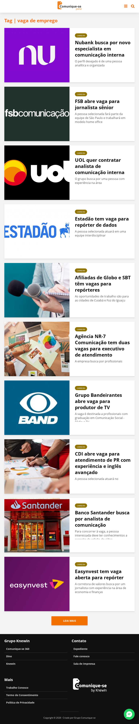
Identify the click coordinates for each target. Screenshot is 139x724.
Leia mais (69, 620)
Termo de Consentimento (22, 695)
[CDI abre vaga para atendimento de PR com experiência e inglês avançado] (37, 466)
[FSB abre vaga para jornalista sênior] (37, 114)
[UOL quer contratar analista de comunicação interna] (37, 172)
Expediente (80, 649)
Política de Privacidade (20, 702)
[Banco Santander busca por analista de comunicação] (37, 525)
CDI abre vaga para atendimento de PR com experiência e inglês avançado (103, 463)
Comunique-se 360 (17, 649)
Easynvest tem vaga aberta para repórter (99, 574)
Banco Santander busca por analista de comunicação (102, 518)
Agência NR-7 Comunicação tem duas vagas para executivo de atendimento (102, 345)
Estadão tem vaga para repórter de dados (102, 222)
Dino (9, 656)
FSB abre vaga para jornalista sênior (97, 104)
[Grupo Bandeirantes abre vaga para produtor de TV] (37, 407)
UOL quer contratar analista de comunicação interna (100, 166)
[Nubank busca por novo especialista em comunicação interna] (37, 55)
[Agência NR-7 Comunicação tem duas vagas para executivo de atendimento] (37, 349)
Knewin (10, 663)
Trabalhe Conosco (17, 687)
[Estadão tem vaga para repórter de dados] (37, 231)
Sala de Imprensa (84, 663)
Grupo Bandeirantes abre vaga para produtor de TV (98, 401)
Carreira (81, 35)
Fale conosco (81, 656)
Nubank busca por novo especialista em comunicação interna (102, 48)
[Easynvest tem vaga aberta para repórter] (37, 584)
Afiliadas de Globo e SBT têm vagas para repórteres (103, 283)
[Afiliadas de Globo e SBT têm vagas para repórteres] (37, 290)
